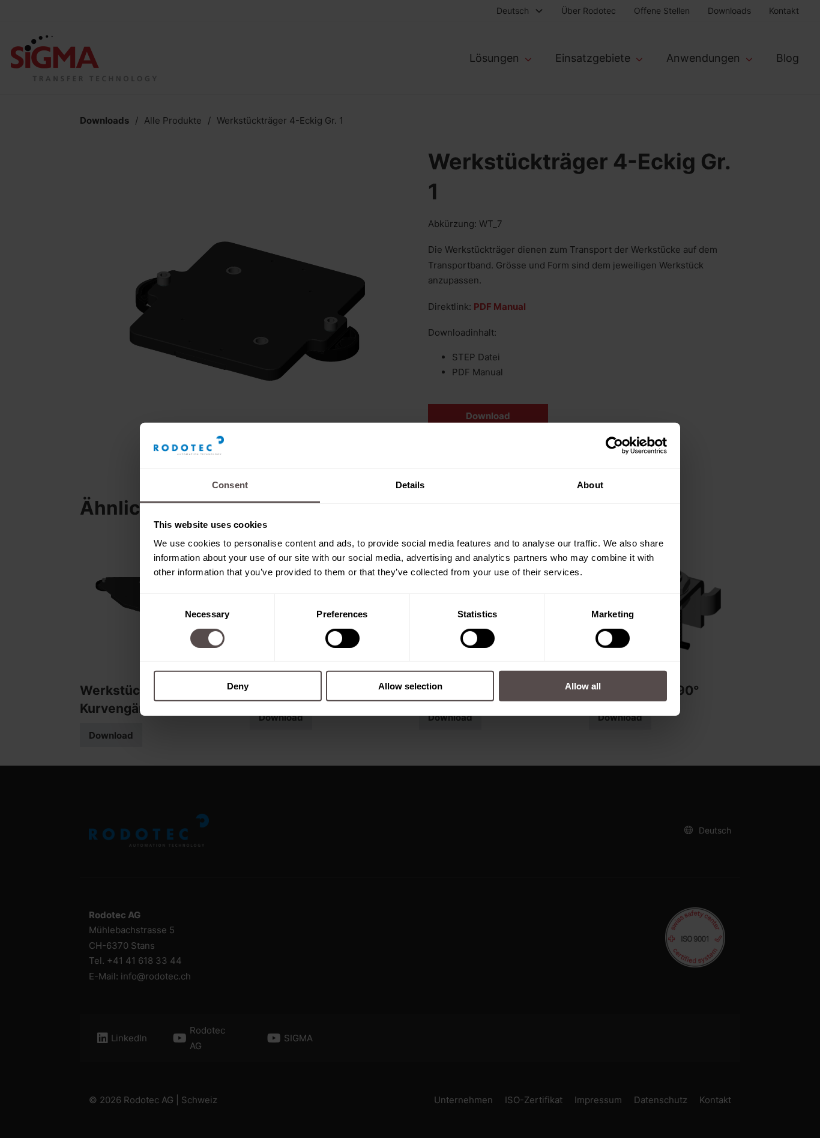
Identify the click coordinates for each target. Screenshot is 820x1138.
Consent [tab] (230, 485)
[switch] (342, 637)
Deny (238, 686)
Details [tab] (410, 485)
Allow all (583, 686)
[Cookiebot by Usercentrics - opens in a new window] (614, 446)
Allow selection (410, 686)
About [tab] (590, 485)
